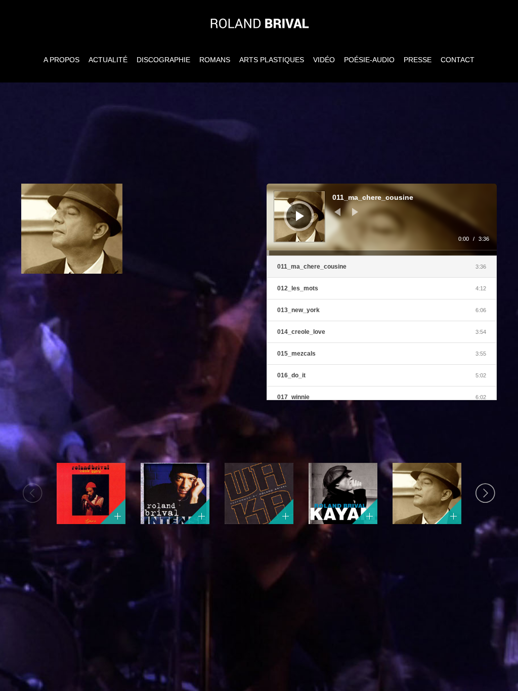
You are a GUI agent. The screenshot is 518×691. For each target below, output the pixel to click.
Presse (417, 60)
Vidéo (324, 60)
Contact (457, 60)
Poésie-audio (369, 60)
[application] (382, 219)
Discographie (163, 60)
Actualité (108, 60)
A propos (61, 60)
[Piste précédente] (337, 212)
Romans (214, 60)
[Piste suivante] (355, 212)
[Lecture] (300, 216)
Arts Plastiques (271, 60)
